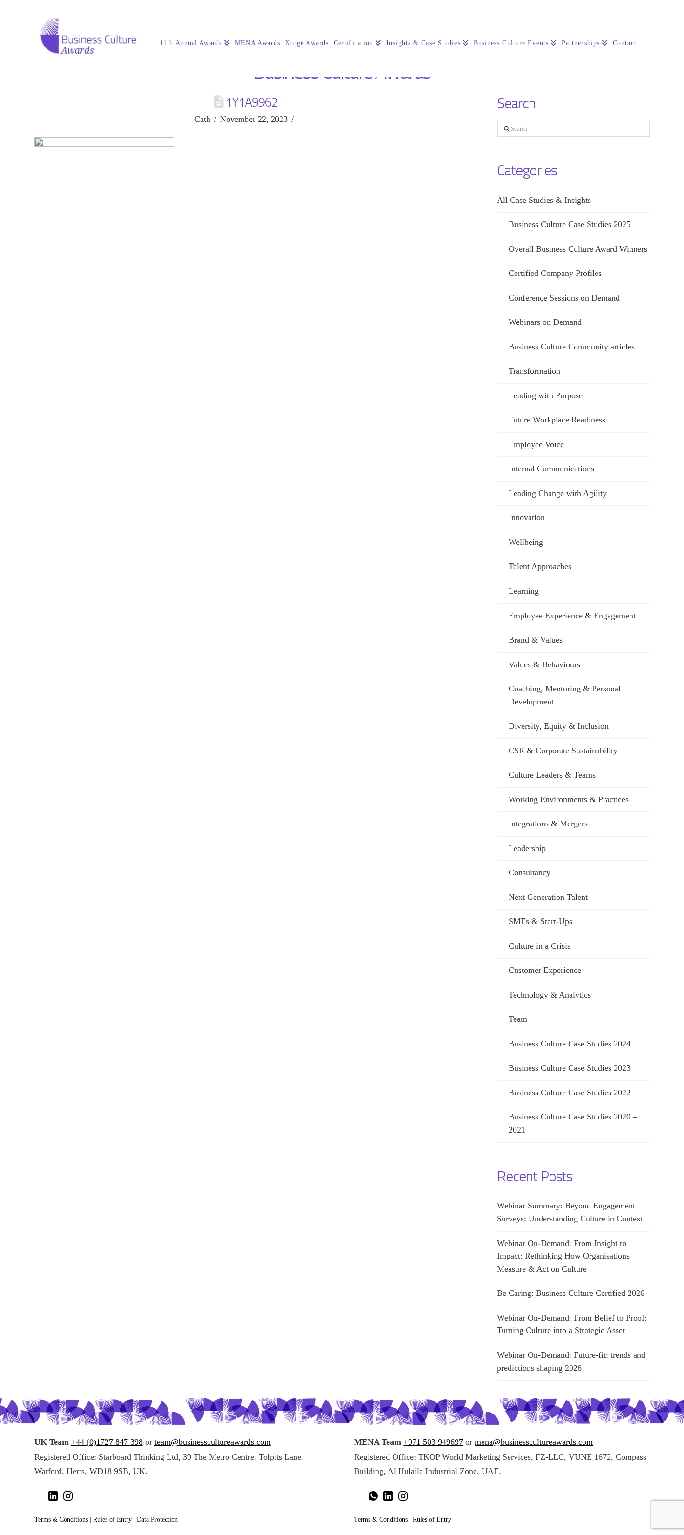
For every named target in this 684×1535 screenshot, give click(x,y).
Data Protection (157, 1519)
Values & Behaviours (544, 664)
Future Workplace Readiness (557, 419)
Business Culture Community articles (572, 346)
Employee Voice (536, 444)
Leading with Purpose (546, 395)
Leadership (527, 848)
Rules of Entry (112, 1519)
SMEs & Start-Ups (540, 921)
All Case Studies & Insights (544, 200)
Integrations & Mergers (548, 823)
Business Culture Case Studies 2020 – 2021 (573, 1123)
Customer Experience (545, 970)
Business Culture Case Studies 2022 (569, 1092)
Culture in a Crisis (539, 946)
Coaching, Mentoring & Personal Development (565, 695)
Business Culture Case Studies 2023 (569, 1067)
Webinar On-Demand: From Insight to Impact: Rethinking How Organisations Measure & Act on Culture (563, 1256)
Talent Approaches (540, 566)
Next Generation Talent (548, 897)
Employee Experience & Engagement (572, 615)
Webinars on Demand (545, 322)
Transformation (534, 370)
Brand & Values (536, 639)
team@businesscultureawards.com (212, 1442)
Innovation (527, 517)
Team (518, 1019)
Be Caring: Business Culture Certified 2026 (570, 1293)
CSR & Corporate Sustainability (563, 750)
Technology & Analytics (550, 994)
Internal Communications (551, 468)
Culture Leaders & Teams (552, 774)
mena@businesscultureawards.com (534, 1442)
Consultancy (529, 872)
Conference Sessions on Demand (564, 297)
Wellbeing (526, 542)
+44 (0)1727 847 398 (107, 1442)
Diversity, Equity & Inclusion (559, 726)
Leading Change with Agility (558, 493)
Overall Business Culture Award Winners (578, 249)
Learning (524, 591)
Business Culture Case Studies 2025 (569, 224)
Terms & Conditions (61, 1519)
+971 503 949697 (433, 1442)
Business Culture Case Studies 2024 (569, 1043)
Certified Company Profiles (555, 273)
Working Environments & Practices (569, 799)
